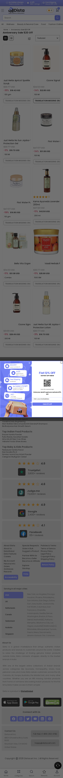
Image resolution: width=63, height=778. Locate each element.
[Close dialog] (61, 362)
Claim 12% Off (47, 404)
